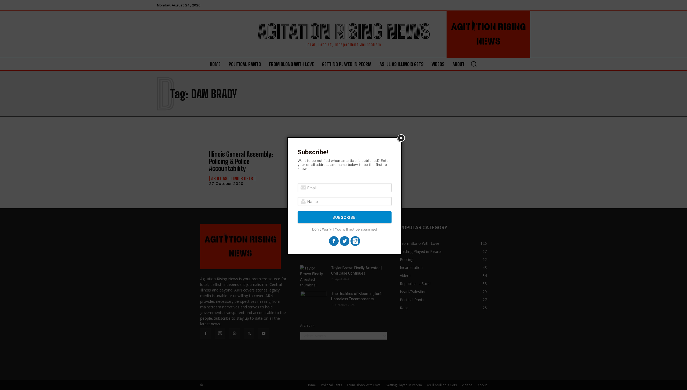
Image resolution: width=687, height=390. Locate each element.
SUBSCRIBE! (344, 217)
